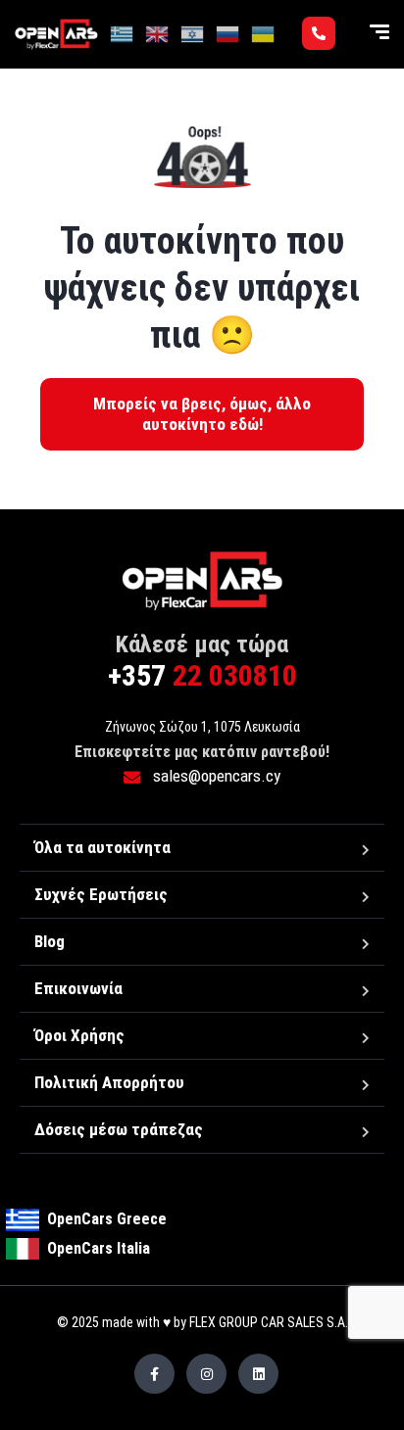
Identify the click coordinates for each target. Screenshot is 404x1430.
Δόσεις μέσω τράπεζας (118, 1129)
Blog (49, 941)
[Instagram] (206, 1374)
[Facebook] (154, 1374)
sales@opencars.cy (214, 776)
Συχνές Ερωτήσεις (101, 894)
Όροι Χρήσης (79, 1035)
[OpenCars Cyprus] (56, 34)
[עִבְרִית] (193, 33)
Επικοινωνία (78, 988)
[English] (158, 33)
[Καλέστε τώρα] (319, 33)
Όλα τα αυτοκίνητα (102, 847)
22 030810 (202, 675)
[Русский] (228, 33)
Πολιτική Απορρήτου (109, 1082)
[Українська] (263, 33)
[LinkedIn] (258, 1374)
